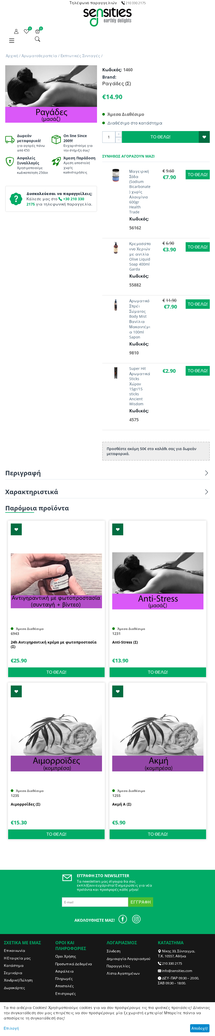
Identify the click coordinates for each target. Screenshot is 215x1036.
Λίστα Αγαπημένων (123, 973)
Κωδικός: (111, 70)
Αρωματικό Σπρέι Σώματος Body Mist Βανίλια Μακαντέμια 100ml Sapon (139, 318)
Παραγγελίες (118, 966)
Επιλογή (11, 1028)
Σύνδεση (113, 951)
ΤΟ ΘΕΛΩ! (160, 137)
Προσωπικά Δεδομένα (73, 964)
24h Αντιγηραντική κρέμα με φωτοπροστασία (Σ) (53, 644)
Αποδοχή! (199, 1028)
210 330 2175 (172, 963)
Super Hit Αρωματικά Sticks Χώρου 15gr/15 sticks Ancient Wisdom (139, 386)
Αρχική (12, 55)
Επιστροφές (65, 993)
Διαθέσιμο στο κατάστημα (135, 123)
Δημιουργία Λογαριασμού (128, 958)
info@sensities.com (177, 970)
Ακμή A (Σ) (121, 804)
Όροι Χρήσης (65, 956)
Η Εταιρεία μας (17, 958)
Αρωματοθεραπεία (39, 55)
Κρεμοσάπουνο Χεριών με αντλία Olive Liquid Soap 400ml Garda (140, 256)
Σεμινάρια (13, 972)
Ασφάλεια (64, 971)
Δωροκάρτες (14, 987)
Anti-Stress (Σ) (125, 642)
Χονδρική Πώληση (18, 980)
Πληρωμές (64, 978)
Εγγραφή (141, 902)
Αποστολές (64, 986)
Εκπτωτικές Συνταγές (80, 55)
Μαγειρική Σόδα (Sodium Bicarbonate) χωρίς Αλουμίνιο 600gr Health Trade (139, 191)
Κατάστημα (14, 965)
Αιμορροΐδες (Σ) (25, 804)
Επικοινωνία (14, 950)
